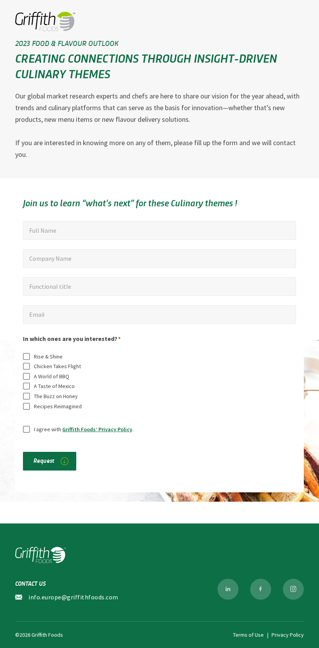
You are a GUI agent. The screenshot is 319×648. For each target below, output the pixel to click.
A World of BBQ (51, 376)
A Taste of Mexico (54, 386)
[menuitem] (228, 589)
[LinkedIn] (227, 589)
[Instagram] (293, 589)
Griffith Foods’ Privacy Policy (97, 429)
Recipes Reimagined (58, 406)
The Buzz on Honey (56, 396)
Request (43, 460)
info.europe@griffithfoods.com (73, 597)
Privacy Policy (288, 634)
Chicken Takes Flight (57, 366)
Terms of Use (248, 634)
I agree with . (83, 429)
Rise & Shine (48, 356)
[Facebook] (260, 589)
